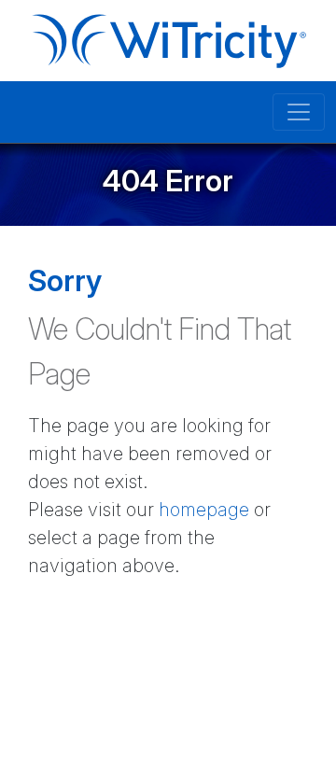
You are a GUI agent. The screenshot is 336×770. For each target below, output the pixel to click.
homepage (204, 509)
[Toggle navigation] (299, 112)
